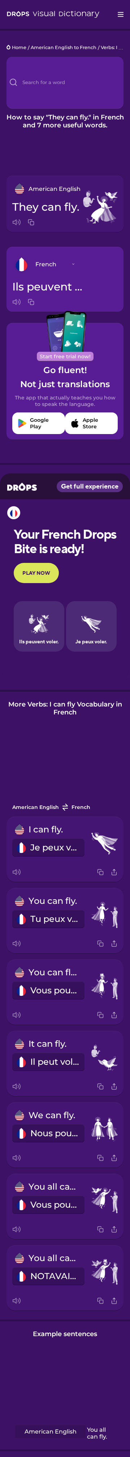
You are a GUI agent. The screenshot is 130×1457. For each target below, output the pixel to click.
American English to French (63, 48)
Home (19, 48)
